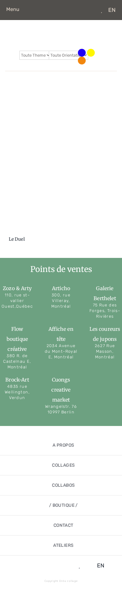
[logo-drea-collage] (61, 28)
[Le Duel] (61, 158)
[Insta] (82, 10)
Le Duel (17, 239)
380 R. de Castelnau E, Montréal (17, 361)
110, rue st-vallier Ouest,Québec (17, 301)
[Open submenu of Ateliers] (110, 545)
